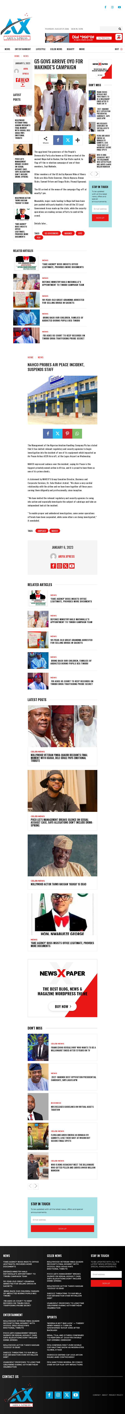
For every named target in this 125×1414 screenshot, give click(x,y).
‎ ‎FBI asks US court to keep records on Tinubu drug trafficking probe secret (63, 337)
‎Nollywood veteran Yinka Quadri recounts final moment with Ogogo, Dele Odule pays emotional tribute (22, 129)
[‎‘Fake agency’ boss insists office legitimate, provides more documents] (22, 214)
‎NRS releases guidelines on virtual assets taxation (103, 127)
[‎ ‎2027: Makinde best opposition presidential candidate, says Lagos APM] (92, 112)
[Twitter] (27, 80)
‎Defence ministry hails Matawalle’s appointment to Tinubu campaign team (63, 283)
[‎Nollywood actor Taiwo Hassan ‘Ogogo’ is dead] (22, 188)
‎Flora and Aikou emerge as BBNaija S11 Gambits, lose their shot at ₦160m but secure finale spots (104, 142)
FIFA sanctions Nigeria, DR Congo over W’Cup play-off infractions (65, 1363)
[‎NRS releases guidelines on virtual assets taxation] (92, 127)
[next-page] (97, 174)
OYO (80, 233)
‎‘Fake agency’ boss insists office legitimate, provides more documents (21, 230)
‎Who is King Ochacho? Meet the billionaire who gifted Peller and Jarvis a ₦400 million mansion (104, 161)
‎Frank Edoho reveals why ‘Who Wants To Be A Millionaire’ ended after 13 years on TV (103, 98)
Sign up (100, 218)
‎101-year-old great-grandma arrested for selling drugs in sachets (63, 301)
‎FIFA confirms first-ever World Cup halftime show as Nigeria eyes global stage (65, 1347)
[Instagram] (112, 6)
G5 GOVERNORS (51, 233)
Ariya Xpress (25, 71)
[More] (78, 140)
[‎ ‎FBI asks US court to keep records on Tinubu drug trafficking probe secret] (26, 335)
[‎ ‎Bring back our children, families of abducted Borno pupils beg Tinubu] (26, 318)
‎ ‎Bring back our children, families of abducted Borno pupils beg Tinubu (62, 319)
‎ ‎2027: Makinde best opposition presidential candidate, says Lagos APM (103, 114)
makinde (68, 233)
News (26, 56)
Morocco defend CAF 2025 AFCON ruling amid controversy (65, 1356)
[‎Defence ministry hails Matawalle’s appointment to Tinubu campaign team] (26, 282)
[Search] (120, 28)
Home (17, 56)
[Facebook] (105, 6)
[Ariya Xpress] (17, 71)
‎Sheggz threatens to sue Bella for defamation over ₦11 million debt (20, 1354)
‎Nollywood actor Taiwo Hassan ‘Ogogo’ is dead (22, 200)
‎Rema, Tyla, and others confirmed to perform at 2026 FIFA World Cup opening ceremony (65, 1337)
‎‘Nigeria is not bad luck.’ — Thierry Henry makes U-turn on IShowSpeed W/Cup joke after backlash (65, 1326)
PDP (39, 237)
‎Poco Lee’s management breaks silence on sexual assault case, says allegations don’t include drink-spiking (22, 168)
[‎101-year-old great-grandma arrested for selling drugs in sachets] (26, 300)
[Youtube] (119, 6)
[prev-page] (91, 174)
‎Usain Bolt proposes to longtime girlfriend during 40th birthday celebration (21, 1364)
